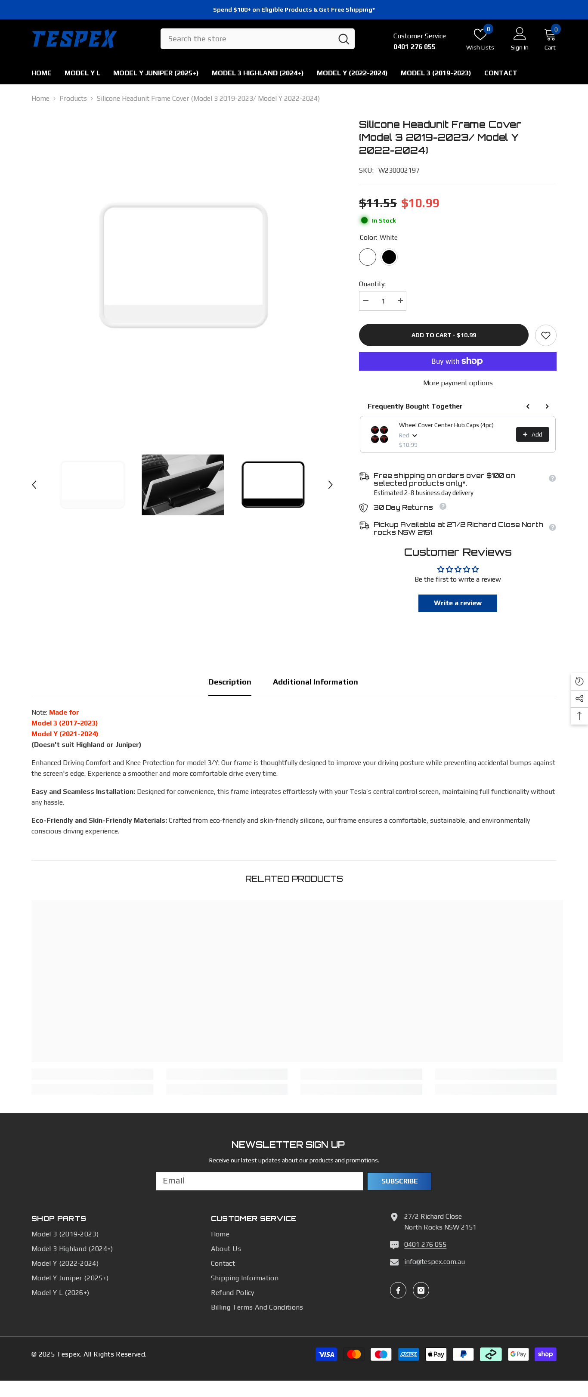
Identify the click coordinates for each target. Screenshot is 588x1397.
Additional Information (315, 681)
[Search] (258, 39)
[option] (182, 266)
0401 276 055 (425, 1244)
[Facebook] (398, 1290)
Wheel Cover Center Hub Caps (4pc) (446, 424)
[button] (34, 484)
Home (40, 98)
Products (73, 98)
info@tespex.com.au (434, 1262)
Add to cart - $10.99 (444, 334)
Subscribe (399, 1181)
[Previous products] (528, 406)
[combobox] (247, 39)
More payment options (458, 383)
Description (229, 681)
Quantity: (372, 284)
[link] (546, 335)
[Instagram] (421, 1290)
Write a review (458, 603)
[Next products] (547, 406)
